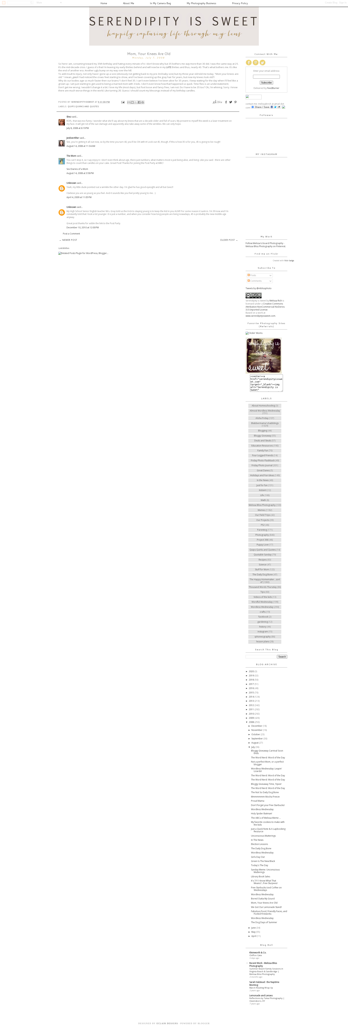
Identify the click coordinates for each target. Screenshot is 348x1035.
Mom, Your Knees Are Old (264, 902)
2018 (251, 679)
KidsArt (262, 490)
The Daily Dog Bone (262, 574)
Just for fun (262, 485)
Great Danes (263, 470)
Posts (253, 275)
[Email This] (129, 102)
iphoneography (263, 636)
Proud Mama (257, 800)
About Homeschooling (263, 405)
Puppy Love (263, 544)
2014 (251, 696)
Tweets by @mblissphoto (259, 288)
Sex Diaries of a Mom (77, 169)
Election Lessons (259, 844)
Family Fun (262, 450)
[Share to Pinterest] (142, 102)
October (256, 734)
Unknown (71, 182)
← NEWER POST (68, 240)
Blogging (262, 430)
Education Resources (262, 445)
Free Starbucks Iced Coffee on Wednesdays (266, 889)
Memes (261, 510)
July (253, 747)
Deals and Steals (262, 440)
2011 (251, 709)
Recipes (263, 559)
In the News (263, 480)
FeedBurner (273, 88)
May (253, 931)
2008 (251, 722)
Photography (262, 534)
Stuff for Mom (262, 569)
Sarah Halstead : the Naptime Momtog (264, 983)
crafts (263, 611)
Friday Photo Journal (262, 465)
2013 (251, 700)
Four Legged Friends (262, 455)
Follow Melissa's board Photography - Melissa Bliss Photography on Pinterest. (266, 245)
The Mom (71, 155)
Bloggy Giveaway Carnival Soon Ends (267, 752)
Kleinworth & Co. (257, 952)
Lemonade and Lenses (261, 995)
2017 (251, 684)
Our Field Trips (262, 515)
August (255, 742)
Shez (69, 116)
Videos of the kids (263, 597)
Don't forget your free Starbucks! (268, 805)
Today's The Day (259, 865)
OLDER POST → (229, 240)
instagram (263, 631)
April (254, 936)
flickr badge (289, 260)
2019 (251, 675)
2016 (251, 688)
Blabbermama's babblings (265, 423)
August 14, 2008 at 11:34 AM (81, 146)
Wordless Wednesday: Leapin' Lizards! (266, 770)
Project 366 (262, 539)
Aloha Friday (262, 418)
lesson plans (262, 641)
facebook (263, 616)
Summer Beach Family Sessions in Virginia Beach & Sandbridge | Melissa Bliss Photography (266, 971)
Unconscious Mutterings (263, 835)
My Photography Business (201, 3)
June (253, 927)
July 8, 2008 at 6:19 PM (78, 128)
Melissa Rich (276, 300)
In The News (257, 839)
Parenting (262, 529)
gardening (262, 621)
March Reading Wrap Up (261, 987)
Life (262, 495)
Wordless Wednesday (262, 606)
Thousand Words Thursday (263, 587)
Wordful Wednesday (262, 601)
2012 (251, 705)
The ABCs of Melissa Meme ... (266, 817)
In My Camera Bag (160, 3)
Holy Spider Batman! (261, 813)
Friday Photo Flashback (263, 460)
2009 (251, 717)
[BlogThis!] (132, 102)
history (262, 626)
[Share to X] (136, 102)
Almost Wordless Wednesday (265, 410)
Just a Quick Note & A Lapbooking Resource (268, 830)
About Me (128, 3)
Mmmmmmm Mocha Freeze (265, 796)
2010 (251, 713)
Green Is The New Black (263, 861)
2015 (251, 692)
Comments (256, 280)
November (257, 730)
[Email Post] (122, 101)
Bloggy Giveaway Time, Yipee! (266, 784)
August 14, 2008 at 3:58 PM (80, 173)
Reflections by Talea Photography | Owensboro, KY (266, 999)
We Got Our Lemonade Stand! (266, 907)
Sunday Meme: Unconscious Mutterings (265, 871)
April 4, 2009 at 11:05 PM (79, 197)
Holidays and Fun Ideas (262, 475)
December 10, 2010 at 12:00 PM (83, 227)
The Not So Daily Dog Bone (265, 792)
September (257, 738)
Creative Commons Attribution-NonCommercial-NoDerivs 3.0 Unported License (265, 306)
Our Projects (262, 520)
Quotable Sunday (263, 554)
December (257, 725)
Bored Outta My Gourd (263, 898)
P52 (263, 524)
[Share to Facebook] (139, 102)
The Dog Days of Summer (264, 922)
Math (263, 500)
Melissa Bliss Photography (262, 505)
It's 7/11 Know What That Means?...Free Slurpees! (264, 882)
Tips (262, 591)
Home (103, 3)
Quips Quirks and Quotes (83, 106)
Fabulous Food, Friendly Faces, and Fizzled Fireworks (269, 912)
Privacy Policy (240, 3)
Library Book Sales (260, 876)
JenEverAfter (73, 137)
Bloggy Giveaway (262, 435)
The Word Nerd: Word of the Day (268, 757)
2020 (251, 671)
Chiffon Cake (255, 955)
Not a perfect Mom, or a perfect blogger (267, 763)
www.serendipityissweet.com (260, 315)
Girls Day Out (258, 856)
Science (262, 564)
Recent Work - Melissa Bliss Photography (263, 964)
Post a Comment (71, 233)
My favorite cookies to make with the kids (268, 823)
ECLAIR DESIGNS (167, 1023)
